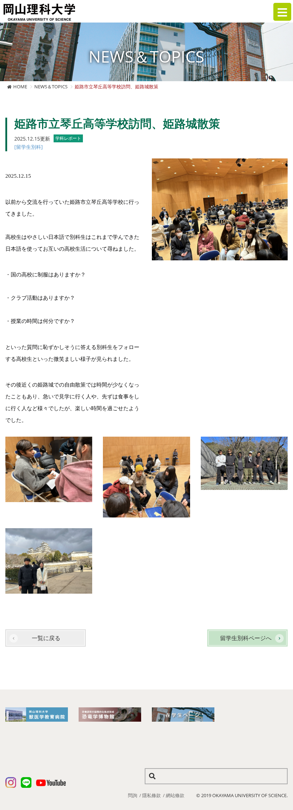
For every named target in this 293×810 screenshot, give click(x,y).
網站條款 (175, 795)
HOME (20, 86)
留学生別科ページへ (246, 638)
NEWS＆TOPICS (51, 86)
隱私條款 (151, 795)
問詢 (132, 795)
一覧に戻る (46, 638)
